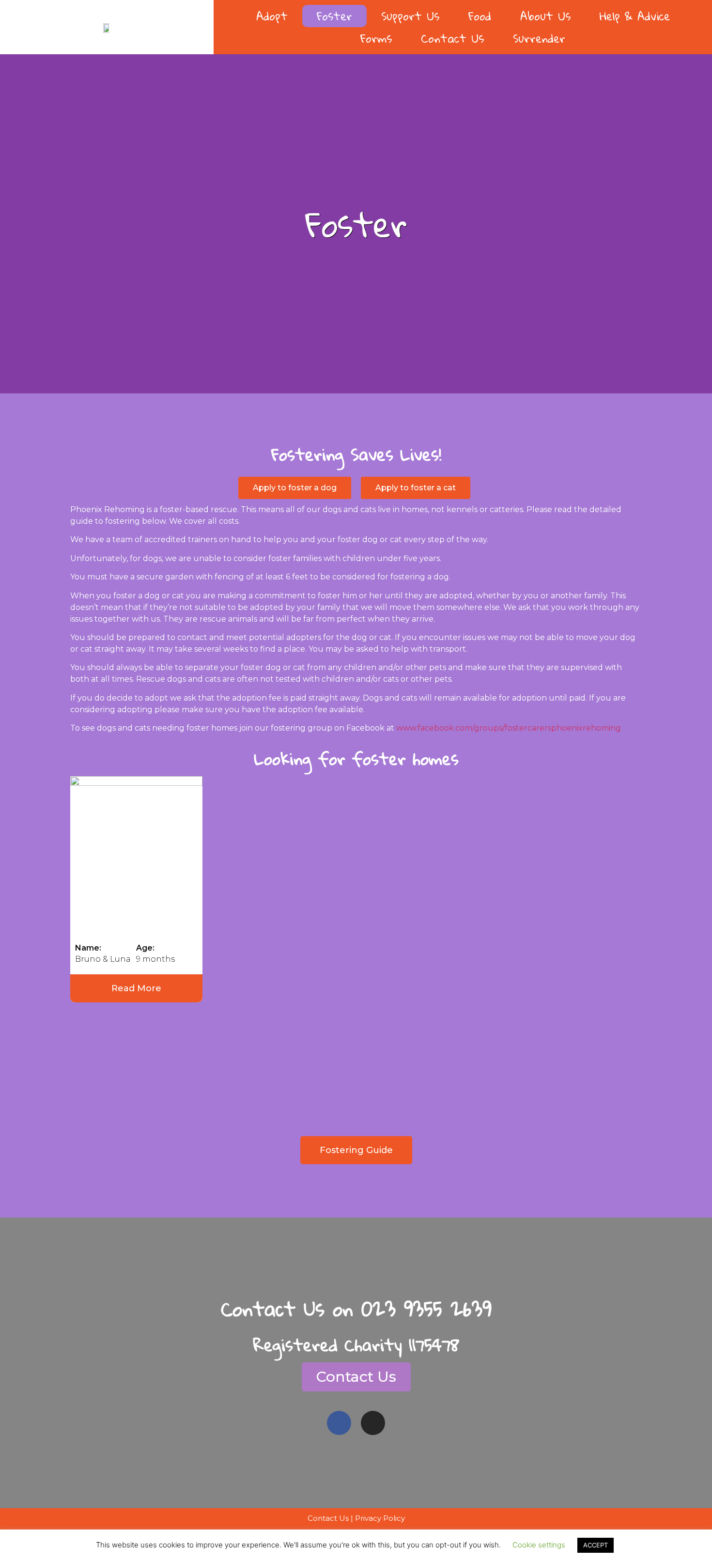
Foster (334, 16)
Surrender (539, 38)
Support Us (410, 16)
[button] (294, 488)
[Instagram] (373, 1423)
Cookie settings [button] (538, 1544)
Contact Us (452, 38)
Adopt (272, 16)
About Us (545, 16)
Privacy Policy (380, 1518)
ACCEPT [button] (595, 1545)
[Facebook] (339, 1423)
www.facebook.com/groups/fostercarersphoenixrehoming (508, 728)
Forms (376, 38)
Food (479, 16)
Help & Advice (635, 16)
